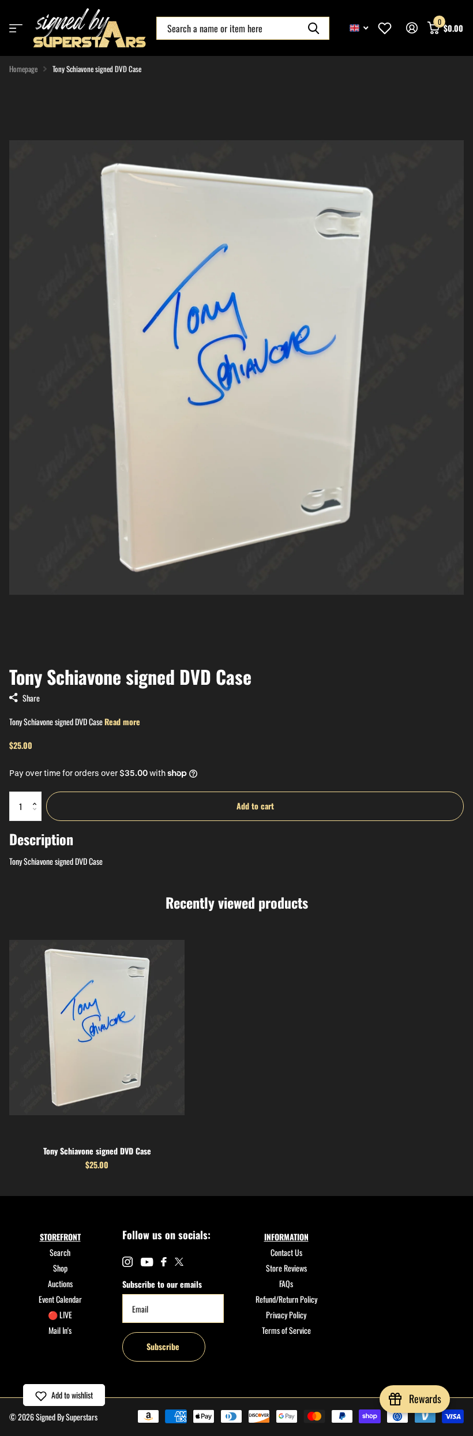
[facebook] (164, 1261)
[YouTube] (147, 1262)
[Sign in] (412, 28)
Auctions (60, 1283)
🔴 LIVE (60, 1314)
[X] (179, 1262)
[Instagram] (127, 1262)
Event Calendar (60, 1299)
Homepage (23, 68)
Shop (60, 1268)
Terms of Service (286, 1330)
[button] (37, 796)
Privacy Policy (286, 1314)
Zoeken (313, 28)
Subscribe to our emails (162, 1284)
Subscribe (164, 1346)
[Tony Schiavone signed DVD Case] (97, 1027)
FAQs (286, 1283)
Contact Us (286, 1252)
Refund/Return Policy (286, 1299)
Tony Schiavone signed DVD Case (97, 1151)
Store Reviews (286, 1268)
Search (60, 1252)
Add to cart (255, 806)
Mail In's (60, 1330)
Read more (122, 721)
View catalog (15, 28)
